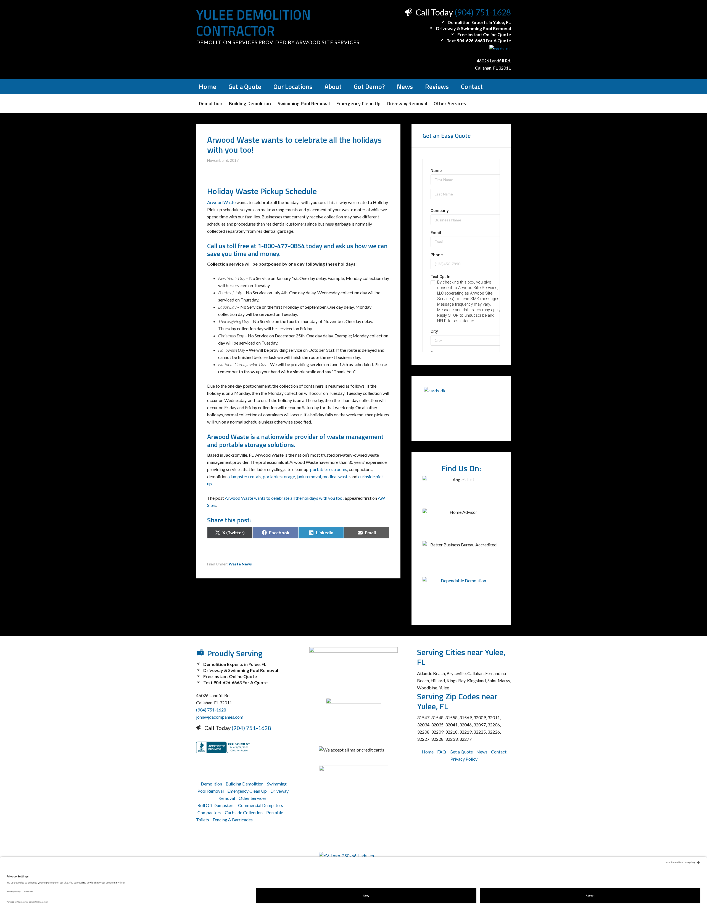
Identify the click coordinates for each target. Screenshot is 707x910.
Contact (498, 751)
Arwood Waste (221, 202)
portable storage (279, 476)
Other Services (253, 798)
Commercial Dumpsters (260, 805)
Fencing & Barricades (233, 819)
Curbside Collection (244, 812)
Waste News (240, 564)
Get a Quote (461, 751)
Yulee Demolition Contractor (253, 23)
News (481, 751)
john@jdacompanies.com (219, 716)
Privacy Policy (464, 758)
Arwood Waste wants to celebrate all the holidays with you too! (284, 498)
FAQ (441, 751)
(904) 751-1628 (483, 12)
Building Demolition (244, 783)
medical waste (336, 476)
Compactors (209, 812)
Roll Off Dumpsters (215, 805)
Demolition (211, 783)
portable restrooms (328, 469)
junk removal (309, 476)
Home (428, 751)
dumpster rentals (245, 476)
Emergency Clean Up (247, 790)
